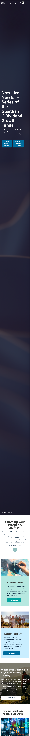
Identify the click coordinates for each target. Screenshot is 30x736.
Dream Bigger (14, 600)
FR (25, 2)
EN (23, 2)
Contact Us (11, 698)
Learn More (7, 139)
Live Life (12, 653)
